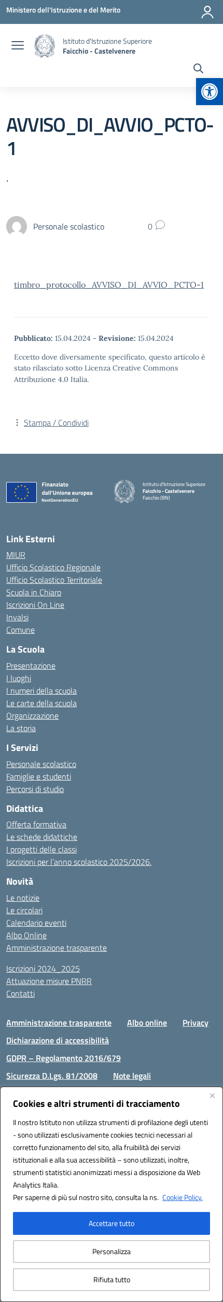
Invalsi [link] (17, 617)
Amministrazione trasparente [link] (56, 947)
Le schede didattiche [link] (41, 837)
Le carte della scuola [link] (41, 703)
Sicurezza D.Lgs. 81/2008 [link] (51, 1075)
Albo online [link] (147, 1022)
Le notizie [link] (22, 897)
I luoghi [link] (18, 678)
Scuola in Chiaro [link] (33, 592)
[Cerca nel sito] (198, 69)
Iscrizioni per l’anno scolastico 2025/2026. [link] (78, 862)
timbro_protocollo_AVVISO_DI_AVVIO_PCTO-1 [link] (109, 284)
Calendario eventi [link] (36, 922)
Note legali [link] (132, 1075)
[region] (111, 1194)
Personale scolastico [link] (41, 764)
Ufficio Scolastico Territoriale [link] (54, 579)
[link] (209, 91)
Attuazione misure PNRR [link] (49, 981)
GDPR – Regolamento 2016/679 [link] (63, 1058)
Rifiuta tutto (111, 1279)
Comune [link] (20, 629)
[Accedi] (207, 12)
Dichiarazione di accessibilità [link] (57, 1040)
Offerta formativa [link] (36, 824)
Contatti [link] (20, 993)
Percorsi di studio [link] (35, 789)
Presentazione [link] (30, 665)
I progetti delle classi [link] (41, 849)
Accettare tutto (111, 1223)
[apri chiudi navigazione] (17, 46)
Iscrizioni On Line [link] (35, 604)
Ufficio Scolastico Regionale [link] (53, 567)
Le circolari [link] (24, 910)
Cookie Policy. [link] (182, 1197)
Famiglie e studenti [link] (38, 776)
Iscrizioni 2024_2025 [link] (43, 968)
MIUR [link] (15, 554)
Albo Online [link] (26, 935)
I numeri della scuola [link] (41, 690)
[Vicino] (212, 1095)
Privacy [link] (195, 1022)
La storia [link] (21, 728)
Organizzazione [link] (32, 715)
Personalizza (111, 1251)
